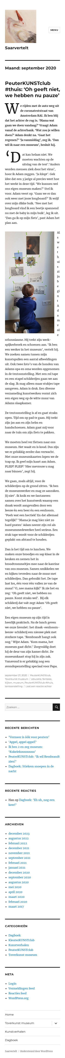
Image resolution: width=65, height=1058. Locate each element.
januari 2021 (16, 867)
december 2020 (19, 872)
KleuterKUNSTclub (21, 940)
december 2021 (18, 848)
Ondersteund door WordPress (36, 1051)
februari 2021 (17, 862)
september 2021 (19, 858)
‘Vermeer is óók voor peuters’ (28, 737)
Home (9, 1014)
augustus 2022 (18, 838)
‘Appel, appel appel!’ (22, 742)
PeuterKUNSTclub (40, 675)
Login (12, 983)
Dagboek (14, 935)
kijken (8, 682)
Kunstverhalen (18, 945)
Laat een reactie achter (39, 686)
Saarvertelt (16, 47)
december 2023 (18, 833)
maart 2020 (16, 897)
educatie (36, 679)
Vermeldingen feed (21, 988)
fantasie (46, 679)
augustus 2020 (18, 882)
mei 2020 (14, 887)
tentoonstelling (14, 686)
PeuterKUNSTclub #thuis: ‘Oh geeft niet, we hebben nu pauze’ (32, 89)
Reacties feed (17, 993)
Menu (54, 30)
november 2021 (19, 853)
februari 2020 (17, 901)
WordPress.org (18, 998)
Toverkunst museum (16, 679)
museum (18, 682)
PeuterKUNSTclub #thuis (39, 682)
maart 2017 (16, 906)
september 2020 (19, 877)
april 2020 (15, 892)
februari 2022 (17, 843)
